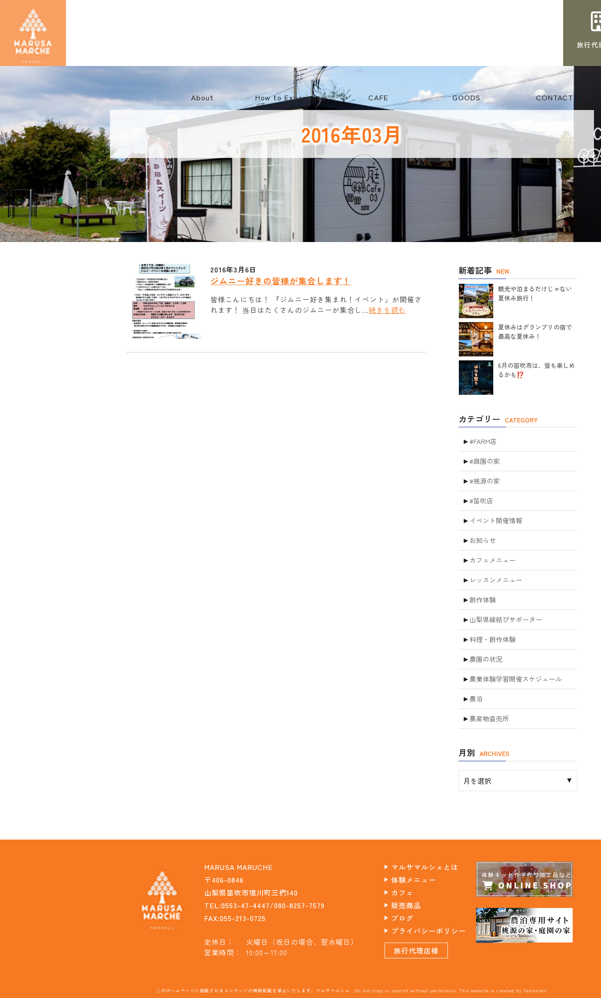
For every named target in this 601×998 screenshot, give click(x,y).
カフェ (402, 892)
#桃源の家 (484, 480)
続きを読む (387, 310)
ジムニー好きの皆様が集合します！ (280, 280)
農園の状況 (485, 659)
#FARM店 (483, 441)
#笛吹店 (481, 500)
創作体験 (482, 599)
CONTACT (554, 101)
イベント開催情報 (495, 520)
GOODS (466, 101)
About (202, 101)
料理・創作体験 (492, 639)
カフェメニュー (492, 560)
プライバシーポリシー (428, 930)
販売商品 (406, 905)
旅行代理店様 (416, 950)
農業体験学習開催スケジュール (515, 678)
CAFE (378, 101)
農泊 (476, 698)
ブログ (402, 918)
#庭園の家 (484, 461)
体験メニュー (413, 879)
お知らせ (482, 540)
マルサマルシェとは (424, 867)
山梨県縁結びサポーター (505, 619)
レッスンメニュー (495, 579)
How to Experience (290, 101)
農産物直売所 (489, 718)
